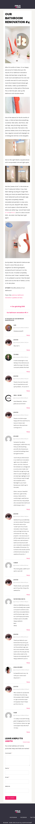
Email (7, 777)
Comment (8, 753)
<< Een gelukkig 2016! (17, 306)
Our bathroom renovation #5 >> (17, 312)
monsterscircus (19, 599)
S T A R (7, 212)
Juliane (16, 436)
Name (7, 768)
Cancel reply (26, 742)
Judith (16, 340)
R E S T (13, 212)
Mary (15, 712)
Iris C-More (18, 395)
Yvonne (16, 354)
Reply (28, 335)
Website (7, 786)
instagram (13, 817)
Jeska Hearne (18, 667)
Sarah (16, 563)
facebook (23, 817)
